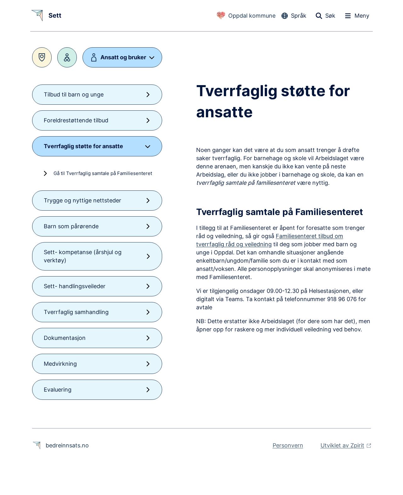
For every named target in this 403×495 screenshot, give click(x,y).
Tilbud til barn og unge (74, 94)
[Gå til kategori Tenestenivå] (67, 57)
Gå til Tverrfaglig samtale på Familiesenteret (103, 173)
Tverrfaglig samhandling (76, 312)
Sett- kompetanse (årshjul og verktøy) (83, 256)
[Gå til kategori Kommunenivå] (42, 57)
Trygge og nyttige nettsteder (82, 200)
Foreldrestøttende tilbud (76, 120)
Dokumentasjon (65, 338)
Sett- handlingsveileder (74, 286)
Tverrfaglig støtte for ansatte (83, 146)
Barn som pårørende (71, 226)
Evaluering (57, 389)
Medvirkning (60, 363)
